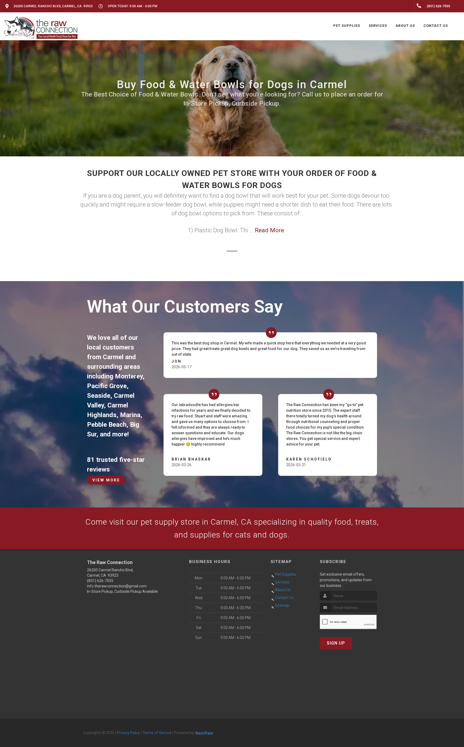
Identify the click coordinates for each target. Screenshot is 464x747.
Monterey (129, 376)
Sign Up (336, 643)
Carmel (113, 357)
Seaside (98, 395)
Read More (269, 230)
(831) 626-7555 (100, 581)
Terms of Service (157, 733)
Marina (130, 415)
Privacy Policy (128, 733)
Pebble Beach (106, 424)
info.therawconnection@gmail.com (117, 586)
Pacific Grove (107, 386)
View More (106, 480)
